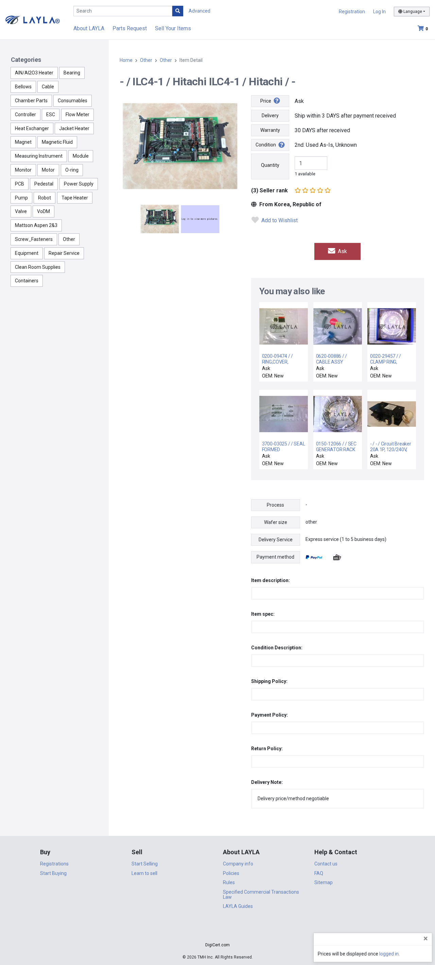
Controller (25, 114)
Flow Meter (77, 114)
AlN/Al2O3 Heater (34, 72)
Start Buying (53, 873)
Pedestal (43, 184)
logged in (389, 954)
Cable (48, 86)
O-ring (72, 170)
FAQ (318, 873)
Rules (229, 882)
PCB (19, 184)
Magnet (23, 142)
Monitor (23, 170)
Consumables (72, 100)
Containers (26, 280)
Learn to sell (144, 873)
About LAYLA (88, 28)
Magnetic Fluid (57, 142)
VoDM (43, 211)
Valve (21, 211)
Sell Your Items (173, 28)
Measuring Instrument (39, 156)
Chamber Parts (31, 100)
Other (69, 239)
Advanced (199, 11)
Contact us (325, 863)
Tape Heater (75, 197)
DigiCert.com (217, 945)
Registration (352, 11)
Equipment (26, 253)
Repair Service (64, 253)
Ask (341, 251)
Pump (21, 197)
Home (126, 60)
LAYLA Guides (238, 906)
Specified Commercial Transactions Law (261, 894)
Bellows (23, 86)
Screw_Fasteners (34, 239)
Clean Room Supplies (37, 267)
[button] (217, 933)
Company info (238, 863)
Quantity (270, 165)
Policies (231, 873)
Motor (48, 170)
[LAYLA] (32, 19)
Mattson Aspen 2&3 (36, 225)
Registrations (54, 863)
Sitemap (323, 882)
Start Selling (145, 863)
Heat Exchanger (32, 128)
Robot (44, 197)
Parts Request (129, 28)
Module (81, 156)
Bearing (72, 72)
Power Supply (78, 184)
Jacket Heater (74, 128)
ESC (50, 114)
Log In (379, 11)
